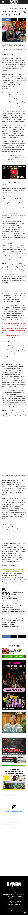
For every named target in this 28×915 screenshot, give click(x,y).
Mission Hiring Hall (15, 616)
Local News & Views (13, 5)
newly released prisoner (13, 618)
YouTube (19, 162)
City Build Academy (20, 605)
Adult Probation (6, 590)
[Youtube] (20, 911)
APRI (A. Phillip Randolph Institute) (10, 594)
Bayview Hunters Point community (10, 600)
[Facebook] (7, 911)
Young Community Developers (9, 630)
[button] (2, 2)
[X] (16, 911)
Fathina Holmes (14, 611)
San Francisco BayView (8, 827)
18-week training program (12, 588)
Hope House (22, 611)
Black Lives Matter (6, 601)
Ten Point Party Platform (8, 624)
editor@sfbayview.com (14, 904)
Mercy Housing (5, 616)
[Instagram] (11, 911)
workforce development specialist (10, 626)
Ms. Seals (4, 618)
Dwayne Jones (5, 611)
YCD (19, 628)
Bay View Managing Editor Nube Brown (11, 598)
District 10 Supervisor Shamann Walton (11, 609)
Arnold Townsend (6, 596)
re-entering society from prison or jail (14, 620)
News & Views (5, 5)
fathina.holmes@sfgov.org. (10, 344)
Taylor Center (14, 622)
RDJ (3, 620)
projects (23, 618)
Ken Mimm (22, 613)
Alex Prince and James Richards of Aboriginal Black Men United (12, 592)
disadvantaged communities (9, 607)
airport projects (14, 590)
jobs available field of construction (10, 613)
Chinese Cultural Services (8, 605)
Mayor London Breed (17, 615)
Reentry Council (5, 622)
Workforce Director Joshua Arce (9, 628)
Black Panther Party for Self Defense (10, 603)
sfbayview (18, 827)
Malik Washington (6, 615)
